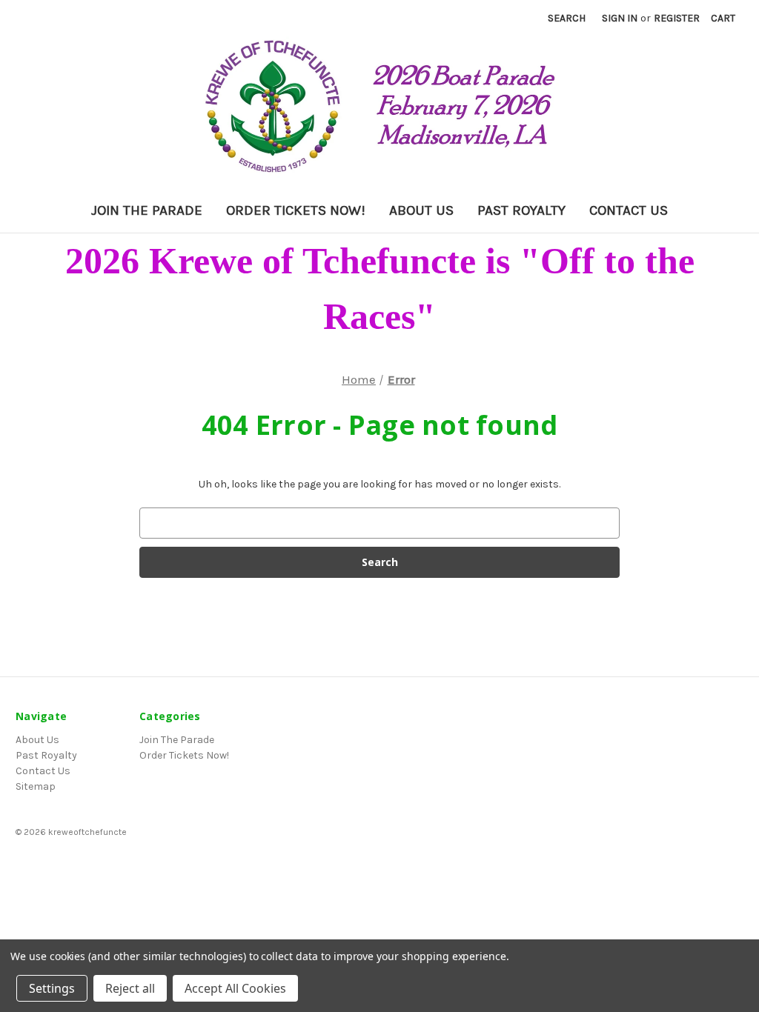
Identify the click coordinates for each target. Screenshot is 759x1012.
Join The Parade (146, 210)
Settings (52, 988)
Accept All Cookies (235, 988)
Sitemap (36, 786)
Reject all (130, 988)
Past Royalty (521, 210)
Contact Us (628, 210)
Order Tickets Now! (295, 210)
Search (567, 18)
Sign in (619, 18)
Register (677, 18)
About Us (421, 210)
